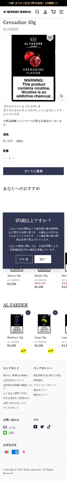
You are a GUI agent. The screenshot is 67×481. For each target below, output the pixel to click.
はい (43, 259)
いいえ (24, 259)
